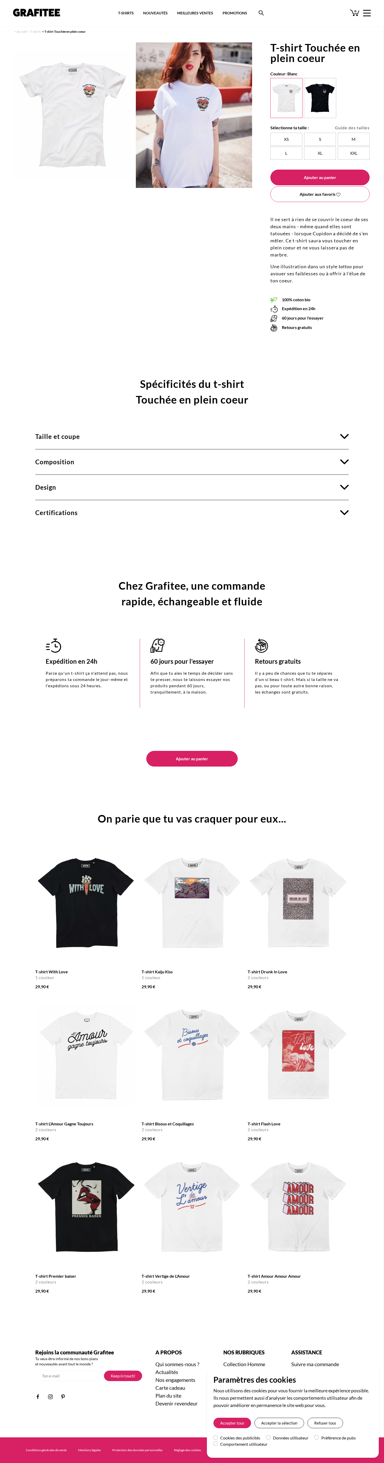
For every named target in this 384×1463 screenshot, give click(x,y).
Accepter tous (232, 1423)
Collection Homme (244, 1364)
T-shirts (36, 31)
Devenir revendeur (176, 1403)
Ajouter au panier (320, 177)
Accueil (22, 31)
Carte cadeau (170, 1387)
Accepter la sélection (279, 1423)
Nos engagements (175, 1380)
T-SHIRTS (126, 13)
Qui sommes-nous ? (177, 1364)
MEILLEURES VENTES (195, 13)
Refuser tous (325, 1423)
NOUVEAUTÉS (155, 13)
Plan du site (168, 1395)
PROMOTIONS (235, 13)
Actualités (166, 1372)
